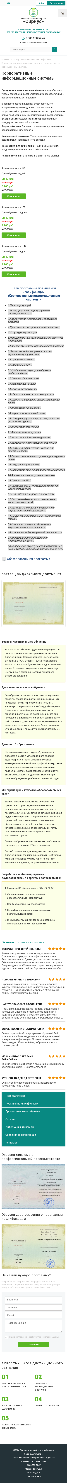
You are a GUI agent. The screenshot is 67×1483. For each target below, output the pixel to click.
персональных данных (48, 1337)
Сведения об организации (20, 1134)
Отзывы (10, 1119)
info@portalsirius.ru (33, 1469)
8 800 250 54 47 (35, 38)
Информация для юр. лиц (20, 1127)
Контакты (11, 1142)
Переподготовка (15, 1095)
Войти (41, 3)
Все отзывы (23, 943)
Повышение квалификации (21, 1103)
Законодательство (33, 1454)
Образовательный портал (33, 20)
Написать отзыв (37, 943)
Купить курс (13, 196)
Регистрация (56, 3)
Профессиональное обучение (22, 1111)
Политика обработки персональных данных (34, 1457)
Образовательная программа (28, 559)
